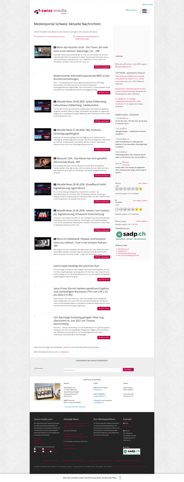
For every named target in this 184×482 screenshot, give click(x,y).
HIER (80, 32)
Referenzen (38, 441)
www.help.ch (97, 438)
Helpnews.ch (122, 251)
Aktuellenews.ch (123, 249)
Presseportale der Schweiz (127, 253)
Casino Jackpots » (142, 221)
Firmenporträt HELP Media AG (75, 407)
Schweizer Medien (70, 448)
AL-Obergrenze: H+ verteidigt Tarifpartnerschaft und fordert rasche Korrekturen (128, 101)
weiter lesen (104, 92)
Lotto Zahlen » (143, 183)
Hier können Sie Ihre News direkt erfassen (50, 37)
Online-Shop (39, 443)
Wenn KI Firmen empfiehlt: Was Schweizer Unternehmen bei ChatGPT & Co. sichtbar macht (129, 78)
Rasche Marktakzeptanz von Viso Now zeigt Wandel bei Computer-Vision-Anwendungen (76, 425)
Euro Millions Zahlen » (140, 201)
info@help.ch (97, 390)
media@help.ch (98, 402)
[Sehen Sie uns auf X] (131, 64)
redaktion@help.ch (99, 396)
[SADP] (131, 235)
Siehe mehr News (69, 445)
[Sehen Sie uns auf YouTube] (127, 67)
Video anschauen (103, 67)
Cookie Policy (111, 478)
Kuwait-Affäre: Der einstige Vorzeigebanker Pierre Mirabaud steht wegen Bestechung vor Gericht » (131, 170)
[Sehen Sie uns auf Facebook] (119, 64)
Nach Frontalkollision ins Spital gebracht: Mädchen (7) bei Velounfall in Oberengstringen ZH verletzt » (131, 144)
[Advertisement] (131, 41)
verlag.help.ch (64, 352)
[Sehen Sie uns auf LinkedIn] (119, 67)
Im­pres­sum (116, 466)
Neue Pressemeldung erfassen (128, 255)
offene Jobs (37, 438)
